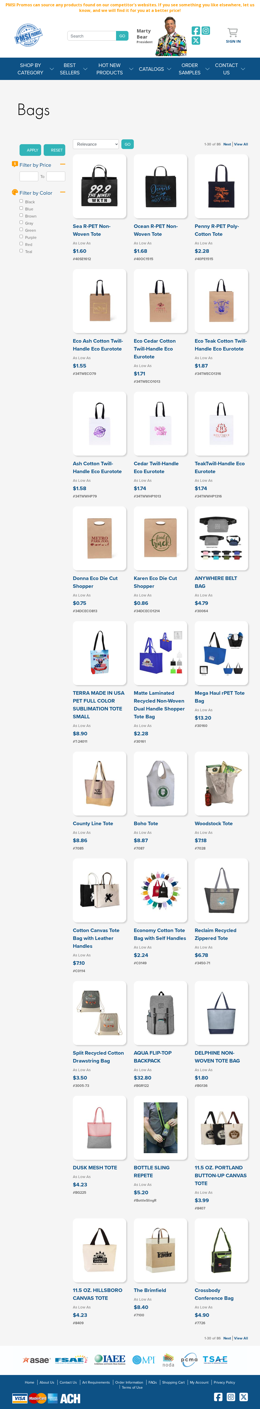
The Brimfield (150, 1290)
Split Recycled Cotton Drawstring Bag (98, 1057)
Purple (30, 237)
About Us (47, 1382)
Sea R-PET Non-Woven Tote (91, 230)
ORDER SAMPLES (190, 68)
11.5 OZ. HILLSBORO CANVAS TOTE (97, 1294)
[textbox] (91, 36)
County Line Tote (93, 823)
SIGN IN (233, 41)
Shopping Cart (173, 1382)
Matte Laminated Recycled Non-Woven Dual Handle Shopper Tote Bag (159, 704)
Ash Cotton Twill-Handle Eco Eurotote (97, 467)
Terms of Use (132, 1387)
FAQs (153, 1382)
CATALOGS (151, 69)
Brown (30, 216)
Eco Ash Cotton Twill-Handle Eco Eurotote (98, 345)
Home (29, 1382)
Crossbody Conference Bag (214, 1294)
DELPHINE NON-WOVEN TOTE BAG (217, 1057)
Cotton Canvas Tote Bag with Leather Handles (96, 938)
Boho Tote (146, 823)
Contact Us (68, 1382)
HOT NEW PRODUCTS (109, 68)
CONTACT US (226, 68)
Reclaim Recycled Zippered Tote (215, 934)
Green (30, 230)
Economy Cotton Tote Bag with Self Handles (160, 934)
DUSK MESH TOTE (95, 1167)
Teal (28, 251)
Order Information (129, 1382)
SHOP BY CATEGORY (30, 68)
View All (241, 144)
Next (227, 144)
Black (29, 202)
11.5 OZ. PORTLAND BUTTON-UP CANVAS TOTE (221, 1175)
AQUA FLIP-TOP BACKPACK (153, 1057)
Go (128, 144)
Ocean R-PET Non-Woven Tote (156, 230)
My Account (199, 1382)
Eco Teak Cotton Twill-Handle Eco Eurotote (221, 345)
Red (28, 244)
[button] (30, 150)
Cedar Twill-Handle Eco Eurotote (156, 467)
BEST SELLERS (70, 68)
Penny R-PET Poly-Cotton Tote (217, 230)
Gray (28, 223)
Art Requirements (96, 1382)
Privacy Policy (224, 1382)
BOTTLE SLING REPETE (152, 1171)
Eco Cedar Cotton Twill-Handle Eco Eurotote (155, 348)
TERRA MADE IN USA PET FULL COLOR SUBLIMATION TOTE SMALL (98, 704)
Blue (28, 209)
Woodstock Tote (214, 823)
